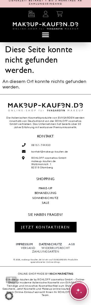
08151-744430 (41, 145)
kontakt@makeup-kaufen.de (49, 151)
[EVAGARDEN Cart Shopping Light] (59, 14)
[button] (45, 34)
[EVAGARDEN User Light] (45, 14)
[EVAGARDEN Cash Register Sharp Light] (31, 14)
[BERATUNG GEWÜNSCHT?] (79, 291)
